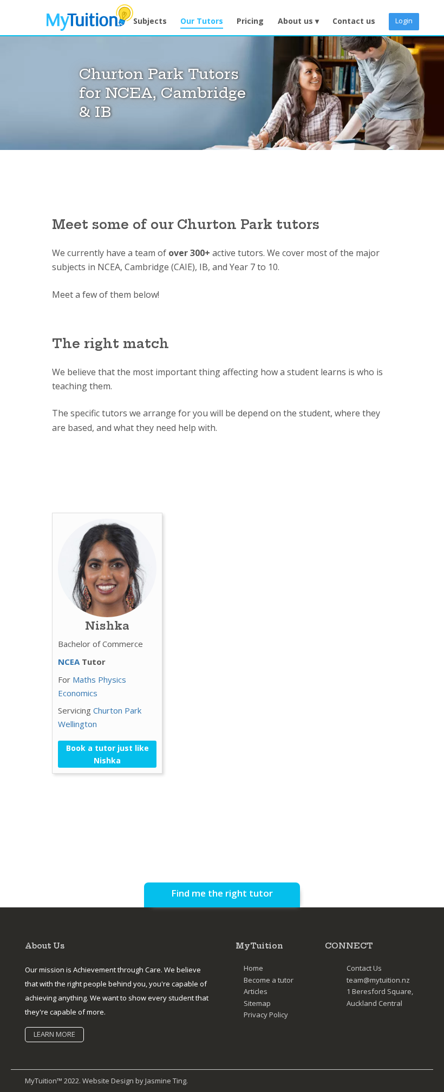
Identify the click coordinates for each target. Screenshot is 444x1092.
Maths (84, 679)
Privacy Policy (266, 1014)
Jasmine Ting (165, 1081)
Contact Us (364, 968)
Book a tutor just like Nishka (107, 754)
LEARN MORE (54, 1034)
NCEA (69, 661)
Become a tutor (268, 980)
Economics (77, 693)
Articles (255, 991)
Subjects (150, 21)
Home (253, 968)
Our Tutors (201, 21)
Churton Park (117, 710)
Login (404, 20)
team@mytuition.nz (378, 980)
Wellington (77, 723)
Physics (112, 679)
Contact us (353, 21)
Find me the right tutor (222, 893)
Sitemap (257, 1003)
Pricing (250, 21)
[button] (298, 21)
